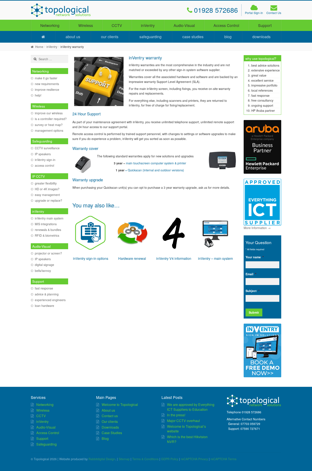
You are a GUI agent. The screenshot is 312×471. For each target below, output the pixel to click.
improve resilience (47, 89)
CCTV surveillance (47, 148)
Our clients (109, 36)
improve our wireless (49, 113)
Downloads (261, 36)
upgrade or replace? (48, 200)
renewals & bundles (48, 230)
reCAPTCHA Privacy (194, 459)
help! (38, 95)
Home (39, 47)
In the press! (176, 414)
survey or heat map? (49, 125)
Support (265, 25)
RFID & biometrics (47, 235)
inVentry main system (49, 218)
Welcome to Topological (120, 404)
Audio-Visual (184, 25)
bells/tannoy (43, 270)
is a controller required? (51, 119)
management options (49, 130)
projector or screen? (48, 253)
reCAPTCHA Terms (223, 459)
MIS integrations (46, 224)
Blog (228, 36)
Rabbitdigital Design (102, 459)
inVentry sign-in (45, 160)
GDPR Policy (169, 459)
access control (44, 165)
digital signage (44, 265)
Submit (254, 312)
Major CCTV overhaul (183, 420)
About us (73, 36)
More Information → (257, 228)
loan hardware (44, 305)
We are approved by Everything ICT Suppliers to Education (190, 407)
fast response (44, 288)
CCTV (117, 25)
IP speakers (43, 154)
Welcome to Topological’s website (186, 429)
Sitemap (124, 459)
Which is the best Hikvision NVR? (187, 439)
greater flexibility (46, 183)
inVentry (148, 25)
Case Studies (193, 36)
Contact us (110, 415)
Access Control (226, 25)
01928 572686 (216, 10)
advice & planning (47, 294)
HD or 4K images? (47, 189)
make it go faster (46, 78)
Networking (49, 25)
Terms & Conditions (145, 459)
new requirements (47, 84)
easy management (47, 195)
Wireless (85, 25)
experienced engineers (50, 300)
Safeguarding (150, 36)
